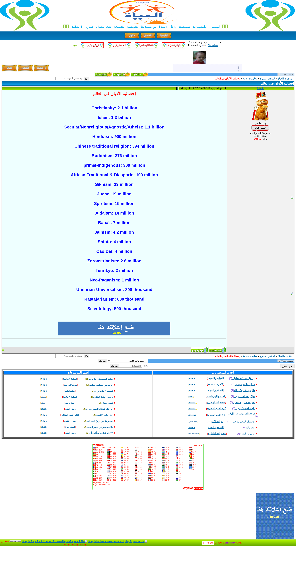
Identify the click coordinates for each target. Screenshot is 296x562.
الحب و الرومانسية (215, 396)
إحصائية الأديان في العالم (227, 78)
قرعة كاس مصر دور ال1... (241, 413)
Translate (213, 45)
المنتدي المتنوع (267, 78)
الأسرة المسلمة (215, 384)
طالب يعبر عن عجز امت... (99, 427)
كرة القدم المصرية (216, 408)
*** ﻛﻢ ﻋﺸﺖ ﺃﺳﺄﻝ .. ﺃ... (101, 433)
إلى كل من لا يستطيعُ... (243, 378)
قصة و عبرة (69, 403)
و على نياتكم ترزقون (244, 384)
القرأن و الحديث (216, 378)
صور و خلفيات (70, 421)
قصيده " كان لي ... (103, 391)
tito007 (44, 409)
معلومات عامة (250, 78)
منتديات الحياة (285, 78)
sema (190, 396)
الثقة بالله (250, 427)
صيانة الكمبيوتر (215, 421)
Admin (260, 88)
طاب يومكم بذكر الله (244, 390)
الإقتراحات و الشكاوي (70, 415)
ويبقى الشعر (70, 391)
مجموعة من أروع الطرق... (99, 421)
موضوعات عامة (70, 385)
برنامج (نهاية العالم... (103, 397)
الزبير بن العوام (247, 433)
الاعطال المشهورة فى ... (242, 421)
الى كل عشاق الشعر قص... (99, 409)
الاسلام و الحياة (216, 390)
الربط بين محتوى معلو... (101, 385)
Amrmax (192, 402)
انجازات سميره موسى (244, 402)
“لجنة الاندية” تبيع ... (245, 408)
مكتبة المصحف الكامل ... (100, 379)
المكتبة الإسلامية (70, 379)
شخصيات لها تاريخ (216, 402)
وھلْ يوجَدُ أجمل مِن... (244, 396)
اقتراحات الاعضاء (104, 415)
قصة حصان (107, 403)
